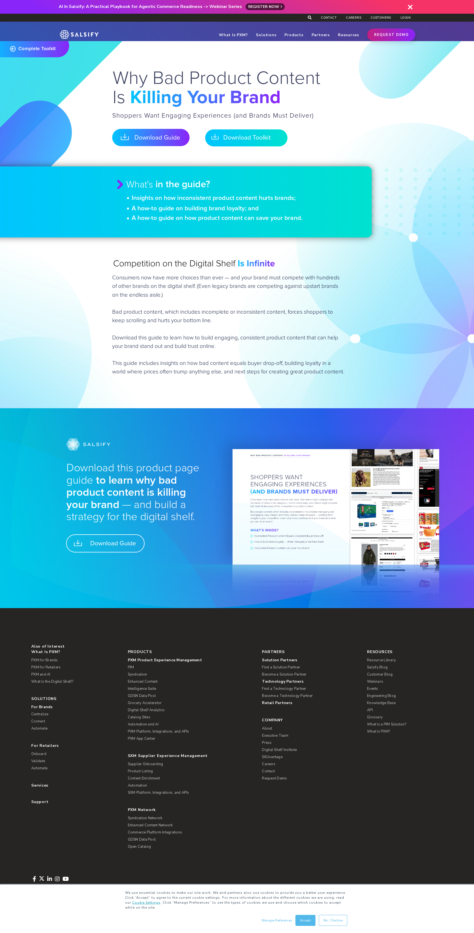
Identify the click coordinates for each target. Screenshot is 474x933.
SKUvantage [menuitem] (272, 757)
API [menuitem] (370, 710)
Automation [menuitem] (137, 785)
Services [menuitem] (39, 785)
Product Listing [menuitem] (140, 771)
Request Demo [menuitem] (274, 778)
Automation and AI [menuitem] (143, 724)
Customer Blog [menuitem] (380, 674)
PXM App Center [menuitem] (142, 738)
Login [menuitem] (405, 18)
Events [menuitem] (372, 688)
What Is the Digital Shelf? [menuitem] (52, 681)
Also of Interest (47, 646)
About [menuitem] (267, 728)
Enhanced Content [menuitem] (143, 681)
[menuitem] (186, 660)
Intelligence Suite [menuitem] (142, 688)
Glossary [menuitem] (375, 717)
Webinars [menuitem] (375, 681)
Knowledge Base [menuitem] (381, 703)
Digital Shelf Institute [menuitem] (279, 749)
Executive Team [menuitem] (275, 735)
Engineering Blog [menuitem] (381, 695)
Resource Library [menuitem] (381, 660)
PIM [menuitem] (131, 667)
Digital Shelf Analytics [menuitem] (146, 710)
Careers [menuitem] (353, 18)
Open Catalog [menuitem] (139, 846)
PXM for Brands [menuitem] (44, 660)
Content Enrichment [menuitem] (144, 778)
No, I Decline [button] (333, 920)
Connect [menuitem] (38, 721)
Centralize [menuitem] (40, 714)
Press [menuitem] (267, 742)
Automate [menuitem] (39, 728)
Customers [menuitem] (381, 18)
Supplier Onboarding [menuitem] (145, 764)
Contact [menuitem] (329, 18)
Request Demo (391, 34)
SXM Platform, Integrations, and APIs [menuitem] (158, 792)
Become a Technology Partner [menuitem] (287, 695)
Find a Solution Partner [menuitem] (281, 667)
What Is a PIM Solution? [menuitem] (386, 724)
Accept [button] (305, 920)
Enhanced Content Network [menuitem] (150, 825)
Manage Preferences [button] (277, 920)
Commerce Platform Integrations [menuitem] (155, 832)
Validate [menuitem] (38, 761)
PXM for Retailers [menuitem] (46, 667)
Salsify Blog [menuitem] (377, 667)
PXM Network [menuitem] (142, 809)
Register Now (263, 6)
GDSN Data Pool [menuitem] (142, 695)
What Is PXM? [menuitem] (45, 651)
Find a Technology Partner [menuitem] (284, 688)
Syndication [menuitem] (137, 674)
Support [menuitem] (39, 801)
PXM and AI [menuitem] (40, 674)
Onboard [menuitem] (38, 753)
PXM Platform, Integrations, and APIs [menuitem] (158, 731)
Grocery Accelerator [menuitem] (145, 703)
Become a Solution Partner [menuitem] (284, 674)
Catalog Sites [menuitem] (139, 717)
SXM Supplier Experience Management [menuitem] (168, 755)
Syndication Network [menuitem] (145, 818)
